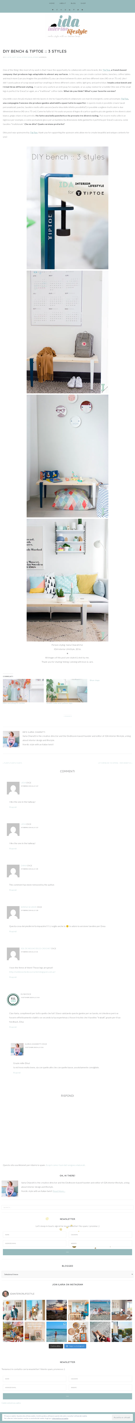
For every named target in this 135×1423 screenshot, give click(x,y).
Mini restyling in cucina (14, 703)
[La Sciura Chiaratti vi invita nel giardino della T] (13, 1332)
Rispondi (13, 807)
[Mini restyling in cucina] (23, 690)
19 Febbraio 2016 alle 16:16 (29, 952)
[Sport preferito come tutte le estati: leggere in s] (56, 1332)
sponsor (36, 57)
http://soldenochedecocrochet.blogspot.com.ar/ (32, 972)
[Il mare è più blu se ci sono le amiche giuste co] (100, 1332)
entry (9, 57)
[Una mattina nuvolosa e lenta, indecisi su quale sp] (122, 1310)
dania (24, 865)
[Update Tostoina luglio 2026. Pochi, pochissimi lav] (78, 1310)
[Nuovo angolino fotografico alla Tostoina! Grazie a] (78, 1332)
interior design (26, 57)
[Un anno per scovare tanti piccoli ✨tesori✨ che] (35, 1332)
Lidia (23, 783)
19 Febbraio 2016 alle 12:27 (29, 786)
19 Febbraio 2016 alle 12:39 (29, 869)
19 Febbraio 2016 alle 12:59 (29, 910)
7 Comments (67, 716)
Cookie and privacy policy (11, 1403)
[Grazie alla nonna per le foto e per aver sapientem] (100, 1310)
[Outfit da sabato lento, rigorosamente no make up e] (13, 1310)
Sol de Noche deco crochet (36, 948)
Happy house (16, 57)
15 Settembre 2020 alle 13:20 (34, 1047)
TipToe (106, 70)
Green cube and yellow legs (59, 703)
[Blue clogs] (111, 680)
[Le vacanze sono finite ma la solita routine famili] (35, 1310)
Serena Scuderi (29, 907)
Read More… (59, 1191)
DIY (6, 57)
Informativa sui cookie (60, 1418)
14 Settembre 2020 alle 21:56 (30, 997)
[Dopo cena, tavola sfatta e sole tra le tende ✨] (122, 1332)
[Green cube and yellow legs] (66, 690)
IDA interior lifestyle (67, 25)
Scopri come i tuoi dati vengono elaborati (65, 1165)
